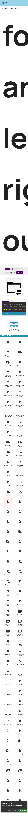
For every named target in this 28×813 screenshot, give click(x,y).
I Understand (22, 810)
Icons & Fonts (5, 8)
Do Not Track (12, 810)
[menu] (24, 2)
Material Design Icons (16, 8)
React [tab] (5, 300)
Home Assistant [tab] (20, 300)
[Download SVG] (18, 272)
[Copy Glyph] (10, 272)
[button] (7, 273)
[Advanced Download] (21, 272)
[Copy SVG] (14, 272)
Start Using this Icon (15, 314)
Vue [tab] (12, 300)
